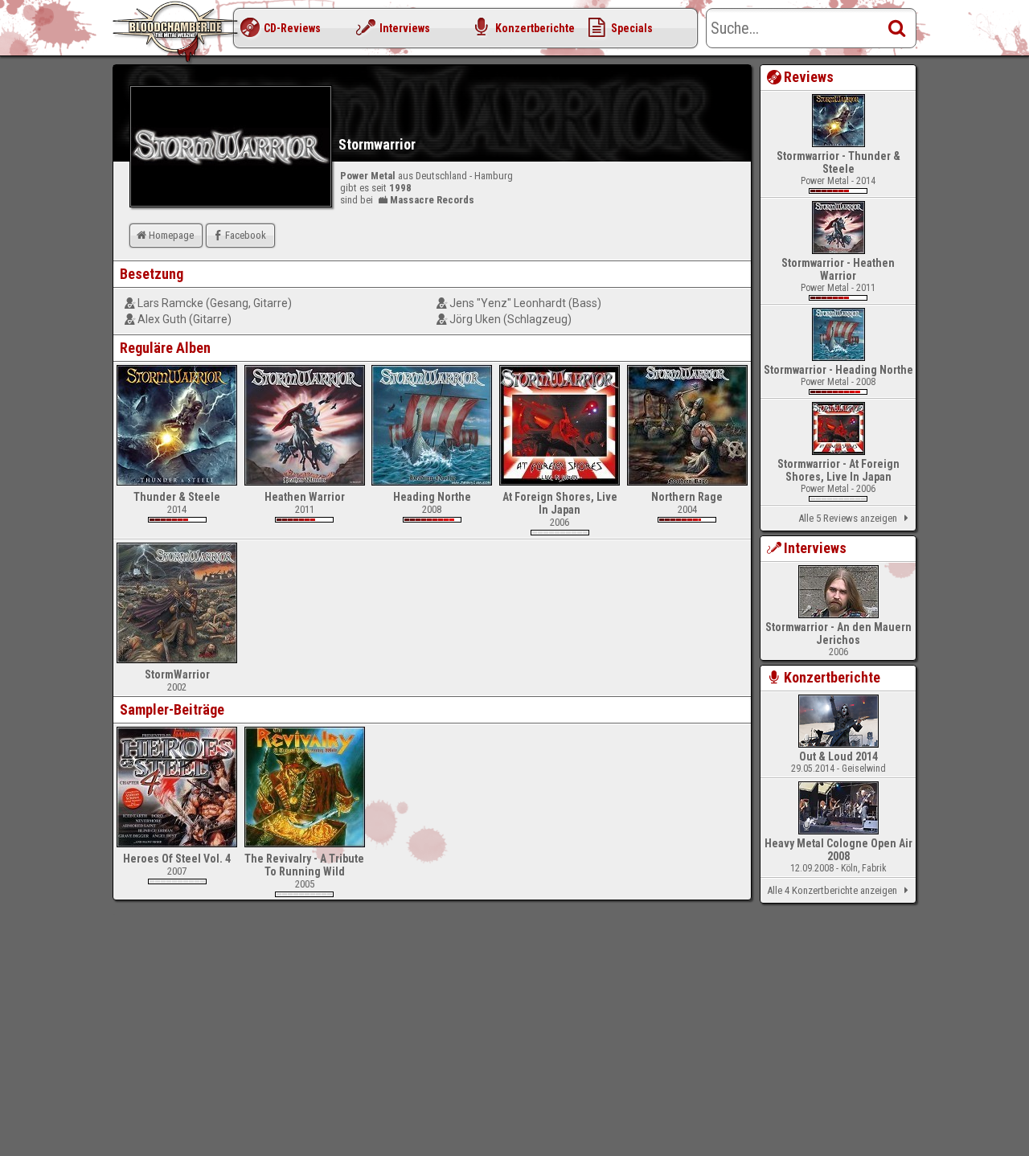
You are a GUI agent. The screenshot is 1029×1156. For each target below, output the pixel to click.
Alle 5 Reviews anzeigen (847, 518)
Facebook (245, 235)
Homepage (171, 235)
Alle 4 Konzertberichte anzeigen (832, 890)
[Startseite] (177, 32)
